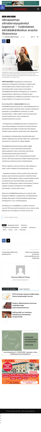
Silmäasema (24, 225)
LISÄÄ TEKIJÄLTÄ (24, 289)
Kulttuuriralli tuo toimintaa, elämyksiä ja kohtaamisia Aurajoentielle (22, 314)
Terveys (10, 229)
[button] (2, 7)
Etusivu (4, 16)
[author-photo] (20, 274)
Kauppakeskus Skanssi (13, 225)
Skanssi (4, 229)
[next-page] (6, 321)
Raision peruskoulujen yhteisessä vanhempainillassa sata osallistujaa (31, 255)
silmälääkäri (24, 227)
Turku (8, 16)
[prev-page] (3, 321)
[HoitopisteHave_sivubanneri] (20, 355)
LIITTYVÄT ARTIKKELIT (10, 289)
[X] (8, 41)
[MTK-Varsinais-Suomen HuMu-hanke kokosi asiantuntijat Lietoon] (6, 296)
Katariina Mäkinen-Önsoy (12, 37)
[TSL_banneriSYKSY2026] (20, 383)
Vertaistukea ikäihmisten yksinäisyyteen (10, 253)
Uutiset (13, 16)
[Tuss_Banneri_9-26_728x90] (20, 3)
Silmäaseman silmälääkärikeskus (11, 227)
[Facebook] (4, 41)
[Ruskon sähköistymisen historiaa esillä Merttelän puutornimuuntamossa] (6, 305)
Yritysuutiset (22, 229)
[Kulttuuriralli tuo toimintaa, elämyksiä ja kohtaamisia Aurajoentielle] (6, 314)
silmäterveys (32, 227)
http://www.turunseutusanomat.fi (20, 280)
